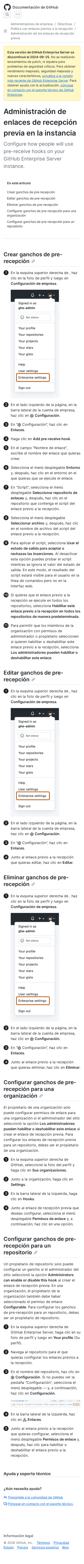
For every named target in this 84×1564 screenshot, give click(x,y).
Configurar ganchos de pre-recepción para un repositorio (40, 1246)
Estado (9, 1547)
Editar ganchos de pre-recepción (33, 676)
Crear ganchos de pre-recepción (33, 257)
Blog (65, 1547)
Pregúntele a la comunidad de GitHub (35, 1497)
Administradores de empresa (32, 24)
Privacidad (61, 1542)
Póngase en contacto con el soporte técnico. (40, 1504)
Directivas (65, 24)
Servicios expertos (45, 1547)
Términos (43, 1542)
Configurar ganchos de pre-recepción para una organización (40, 1089)
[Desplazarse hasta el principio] (74, 1554)
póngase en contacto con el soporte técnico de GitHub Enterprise (40, 90)
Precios (22, 1547)
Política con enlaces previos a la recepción (42, 29)
